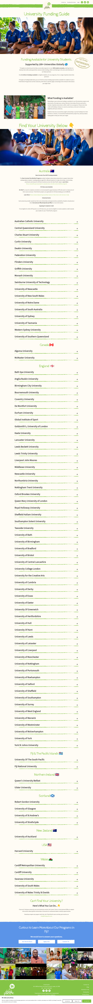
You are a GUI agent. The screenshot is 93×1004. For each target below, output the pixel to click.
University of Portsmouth (27, 670)
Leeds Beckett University (27, 446)
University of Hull (23, 623)
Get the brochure (27, 941)
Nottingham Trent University (29, 487)
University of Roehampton (27, 677)
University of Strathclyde (27, 822)
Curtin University (23, 241)
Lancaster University (25, 439)
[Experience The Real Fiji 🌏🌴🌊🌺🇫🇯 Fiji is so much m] (7, 956)
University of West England (28, 711)
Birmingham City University (28, 385)
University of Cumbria (25, 582)
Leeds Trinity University (26, 453)
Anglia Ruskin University (26, 378)
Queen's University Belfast (27, 780)
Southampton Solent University (30, 521)
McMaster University (25, 357)
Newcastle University (25, 473)
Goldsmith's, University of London (31, 426)
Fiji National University (26, 766)
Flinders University (24, 261)
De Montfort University (26, 405)
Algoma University (23, 350)
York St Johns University (26, 745)
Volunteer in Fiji (85, 989)
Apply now (47, 941)
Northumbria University (26, 480)
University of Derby (24, 589)
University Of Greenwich (26, 609)
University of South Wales (27, 885)
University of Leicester (25, 643)
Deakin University (23, 248)
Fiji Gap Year (86, 992)
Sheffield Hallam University (28, 514)
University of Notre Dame (27, 302)
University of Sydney (25, 316)
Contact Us (66, 941)
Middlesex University (25, 467)
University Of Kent (23, 629)
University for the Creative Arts (30, 575)
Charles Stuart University (27, 234)
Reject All (77, 1001)
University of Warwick (25, 718)
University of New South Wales (29, 295)
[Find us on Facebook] (43, 991)
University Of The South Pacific (30, 759)
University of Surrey (24, 704)
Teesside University (24, 528)
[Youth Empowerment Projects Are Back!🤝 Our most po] (7, 971)
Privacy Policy (85, 994)
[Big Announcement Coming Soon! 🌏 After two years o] (85, 971)
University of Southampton (28, 697)
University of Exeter (24, 602)
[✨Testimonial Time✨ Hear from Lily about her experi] (38, 971)
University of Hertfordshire (28, 616)
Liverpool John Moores (26, 460)
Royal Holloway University (27, 507)
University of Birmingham (27, 541)
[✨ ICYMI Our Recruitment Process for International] (69, 956)
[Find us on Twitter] (46, 991)
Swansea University (24, 878)
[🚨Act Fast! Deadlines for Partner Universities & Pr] (23, 956)
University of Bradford (25, 548)
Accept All (86, 1001)
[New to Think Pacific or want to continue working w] (38, 956)
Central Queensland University (30, 228)
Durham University (24, 412)
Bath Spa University (24, 372)
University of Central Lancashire (30, 561)
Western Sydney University (28, 329)
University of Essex (24, 595)
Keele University (23, 433)
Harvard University (24, 850)
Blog (88, 987)
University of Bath (23, 534)
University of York (23, 738)
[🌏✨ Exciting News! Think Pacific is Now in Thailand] (69, 971)
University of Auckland (25, 836)
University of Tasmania (26, 322)
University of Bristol (24, 555)
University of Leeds (24, 636)
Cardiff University (23, 872)
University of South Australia (28, 309)
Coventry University (24, 399)
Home (46, 6)
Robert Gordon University (27, 801)
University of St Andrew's (27, 815)
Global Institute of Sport (26, 419)
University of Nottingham (27, 663)
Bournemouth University (27, 392)
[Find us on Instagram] (49, 991)
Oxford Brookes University (27, 494)
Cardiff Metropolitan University (30, 865)
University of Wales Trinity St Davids (32, 892)
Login (78, 2)
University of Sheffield (25, 690)
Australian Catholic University (29, 221)
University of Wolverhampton (29, 731)
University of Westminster (27, 724)
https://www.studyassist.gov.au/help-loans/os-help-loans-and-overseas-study (49, 195)
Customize (67, 1001)
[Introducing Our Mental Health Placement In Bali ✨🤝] (54, 971)
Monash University (24, 275)
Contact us (63, 2)
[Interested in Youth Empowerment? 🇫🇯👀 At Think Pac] (85, 956)
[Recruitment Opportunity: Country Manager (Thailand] (54, 956)
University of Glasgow (25, 808)
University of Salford (25, 684)
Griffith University (23, 268)
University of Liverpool (26, 650)
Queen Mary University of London (31, 500)
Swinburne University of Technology (32, 282)
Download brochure (71, 2)
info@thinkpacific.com (46, 916)
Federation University (25, 255)
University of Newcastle (26, 289)
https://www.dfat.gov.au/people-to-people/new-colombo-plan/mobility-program (46, 184)
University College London (27, 568)
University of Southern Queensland (32, 336)
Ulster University (23, 787)
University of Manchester (27, 656)
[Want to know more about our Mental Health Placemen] (23, 971)
